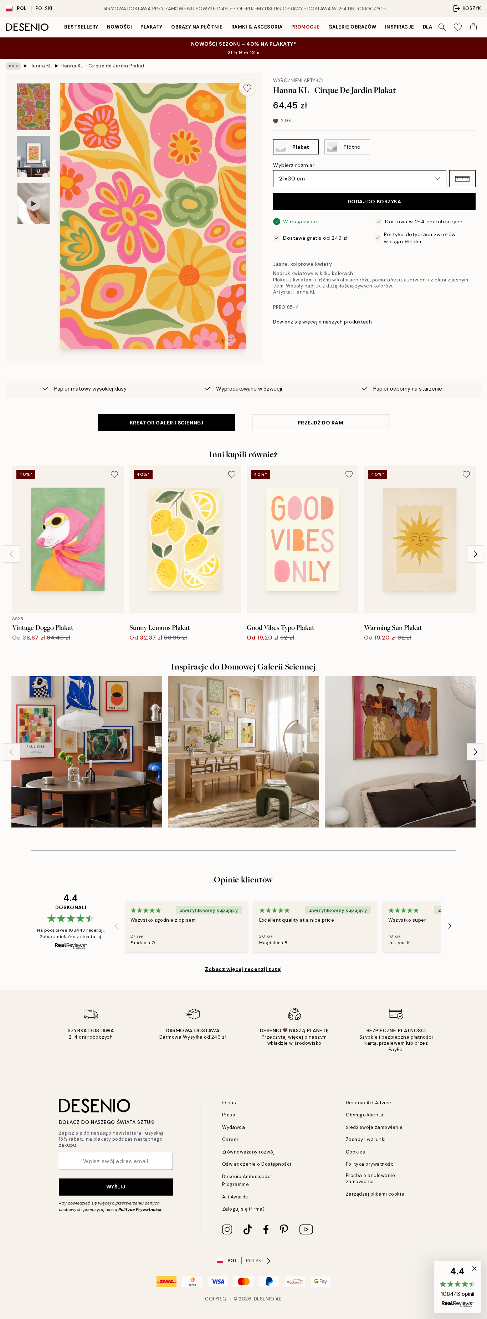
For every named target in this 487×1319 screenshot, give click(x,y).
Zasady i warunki (366, 1139)
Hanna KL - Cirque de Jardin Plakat (103, 66)
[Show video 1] (33, 203)
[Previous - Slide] (11, 553)
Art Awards (235, 1197)
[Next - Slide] (475, 553)
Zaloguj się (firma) (243, 1209)
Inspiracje (399, 27)
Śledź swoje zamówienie (374, 1127)
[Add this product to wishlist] (247, 87)
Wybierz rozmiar (293, 165)
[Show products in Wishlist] (458, 27)
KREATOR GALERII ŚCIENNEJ (166, 422)
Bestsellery (81, 27)
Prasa (229, 1115)
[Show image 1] (33, 106)
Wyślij (115, 1186)
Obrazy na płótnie (197, 27)
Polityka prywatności (370, 1164)
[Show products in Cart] (473, 27)
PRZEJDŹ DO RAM (321, 422)
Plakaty (151, 27)
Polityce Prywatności (139, 1209)
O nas (229, 1103)
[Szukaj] (442, 27)
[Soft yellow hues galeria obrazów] (243, 751)
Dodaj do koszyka (374, 201)
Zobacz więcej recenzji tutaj (243, 969)
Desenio (264, 1299)
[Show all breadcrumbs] (13, 66)
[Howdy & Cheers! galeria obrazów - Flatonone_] (400, 751)
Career (230, 1139)
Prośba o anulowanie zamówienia (370, 1178)
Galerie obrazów (352, 27)
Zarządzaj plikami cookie (375, 1194)
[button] (462, 178)
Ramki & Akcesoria (257, 27)
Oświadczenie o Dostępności (257, 1164)
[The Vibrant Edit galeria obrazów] (86, 751)
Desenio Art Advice (368, 1103)
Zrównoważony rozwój (248, 1152)
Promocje (305, 27)
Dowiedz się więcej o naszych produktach (322, 322)
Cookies (355, 1152)
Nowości (119, 27)
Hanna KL (41, 66)
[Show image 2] (33, 156)
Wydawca (233, 1127)
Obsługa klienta (365, 1115)
